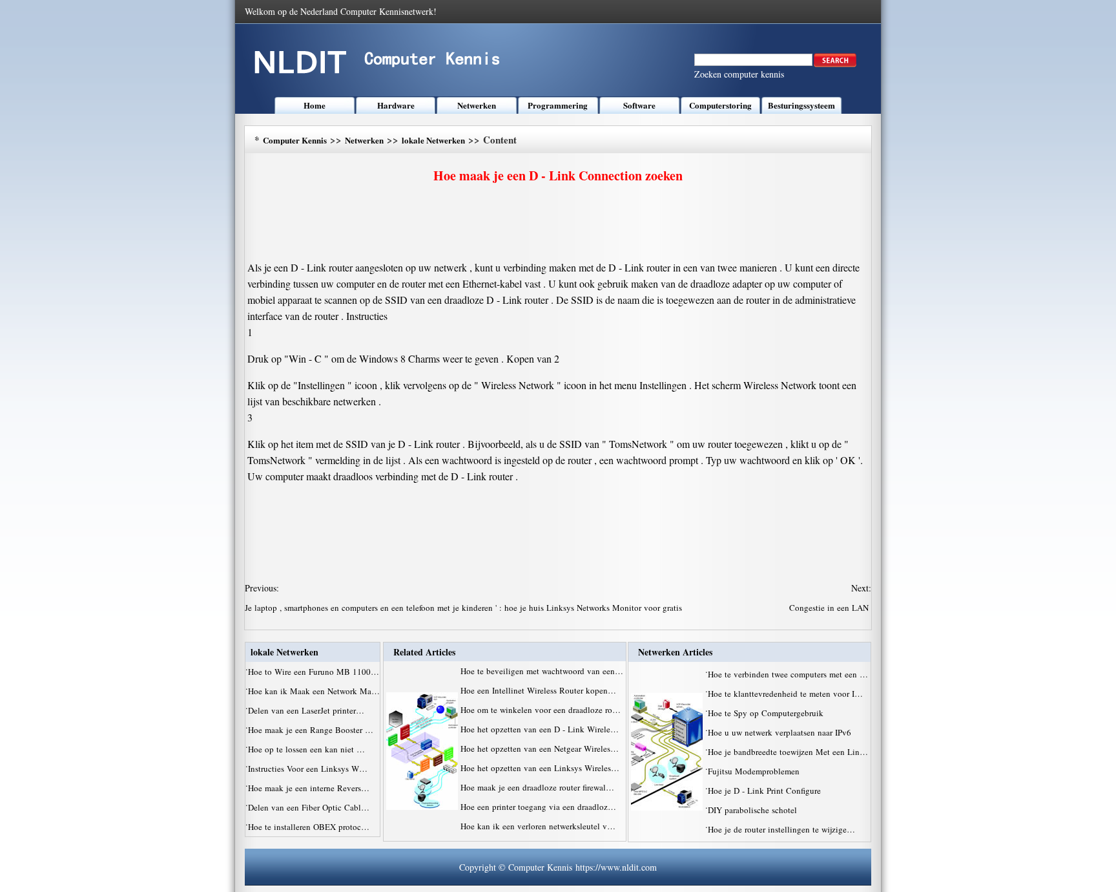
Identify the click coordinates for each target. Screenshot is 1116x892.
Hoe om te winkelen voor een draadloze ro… (540, 710)
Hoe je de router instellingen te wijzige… (781, 829)
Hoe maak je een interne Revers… (308, 788)
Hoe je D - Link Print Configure (765, 790)
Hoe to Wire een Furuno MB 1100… (313, 671)
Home (315, 105)
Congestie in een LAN (830, 607)
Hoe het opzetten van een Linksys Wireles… (539, 768)
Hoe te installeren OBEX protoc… (308, 827)
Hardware (396, 105)
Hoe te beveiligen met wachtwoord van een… (541, 671)
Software (639, 105)
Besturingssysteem (801, 105)
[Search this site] (835, 64)
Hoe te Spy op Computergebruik (767, 713)
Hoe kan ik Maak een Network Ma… (314, 691)
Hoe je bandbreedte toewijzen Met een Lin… (788, 752)
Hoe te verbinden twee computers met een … (788, 674)
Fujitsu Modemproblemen (755, 771)
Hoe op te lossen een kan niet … (306, 749)
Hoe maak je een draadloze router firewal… (537, 787)
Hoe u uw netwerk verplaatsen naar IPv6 (781, 732)
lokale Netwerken (433, 140)
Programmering (558, 105)
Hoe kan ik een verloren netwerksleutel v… (537, 826)
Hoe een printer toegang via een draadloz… (538, 806)
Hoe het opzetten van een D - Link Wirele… (539, 729)
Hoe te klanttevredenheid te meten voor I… (785, 693)
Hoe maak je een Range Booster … (310, 730)
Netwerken (476, 105)
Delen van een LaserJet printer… (306, 710)
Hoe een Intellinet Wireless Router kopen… (538, 690)
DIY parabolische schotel (754, 810)
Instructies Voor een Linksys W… (307, 768)
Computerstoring (720, 105)
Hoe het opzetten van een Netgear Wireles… (539, 748)
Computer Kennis (295, 140)
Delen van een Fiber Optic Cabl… (308, 807)
